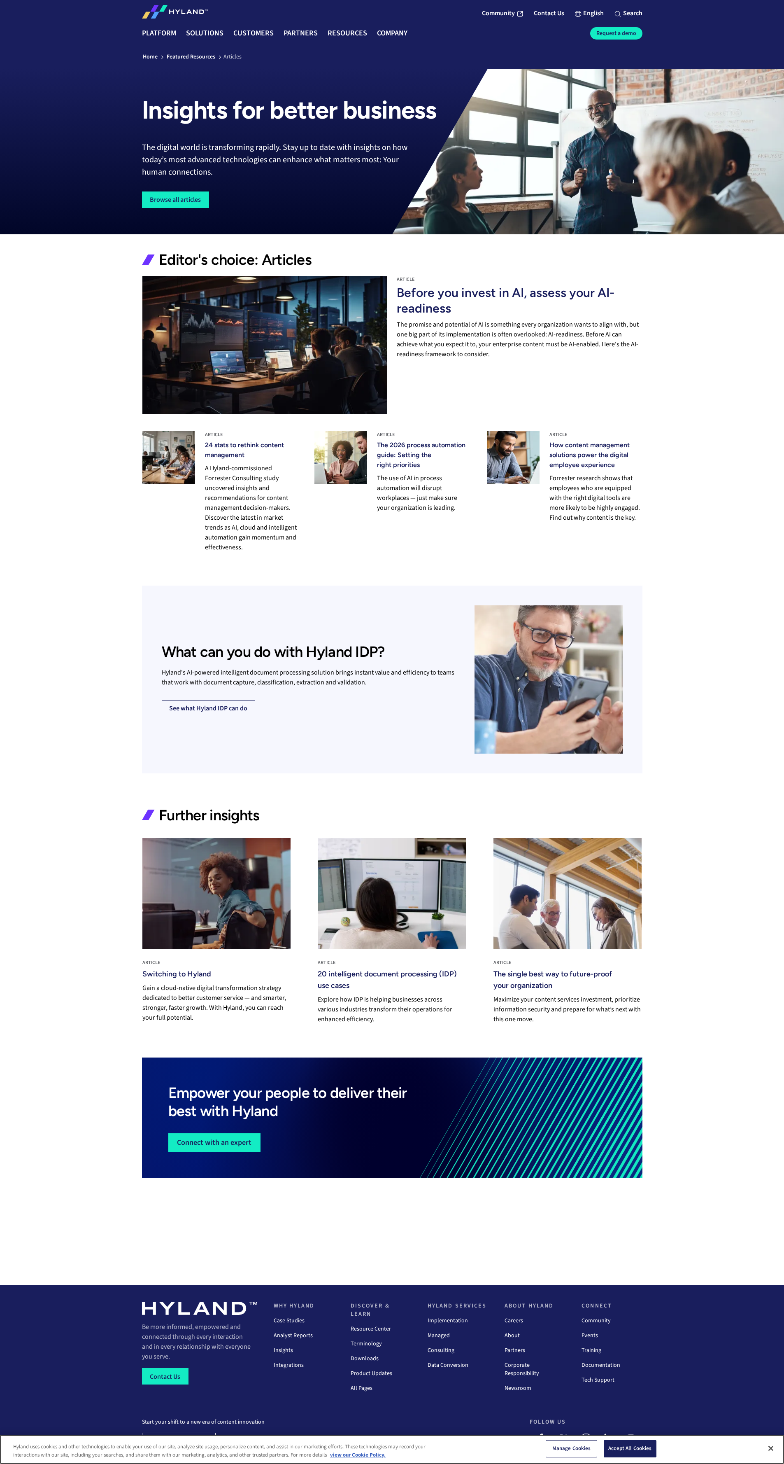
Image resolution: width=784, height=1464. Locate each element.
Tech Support (598, 1380)
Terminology (366, 1344)
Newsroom (518, 1388)
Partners (515, 1350)
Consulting (441, 1350)
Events (590, 1335)
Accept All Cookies (629, 1448)
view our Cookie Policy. (358, 1455)
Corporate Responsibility (522, 1369)
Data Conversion (448, 1365)
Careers (514, 1321)
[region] (392, 1449)
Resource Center (371, 1329)
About (512, 1335)
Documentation (601, 1365)
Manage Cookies (571, 1448)
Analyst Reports (293, 1335)
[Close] (771, 1448)
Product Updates (371, 1373)
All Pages (361, 1388)
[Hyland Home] (175, 13)
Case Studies (289, 1321)
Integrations (289, 1365)
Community (596, 1321)
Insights (283, 1350)
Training (591, 1350)
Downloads (365, 1358)
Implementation (448, 1321)
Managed (439, 1335)
